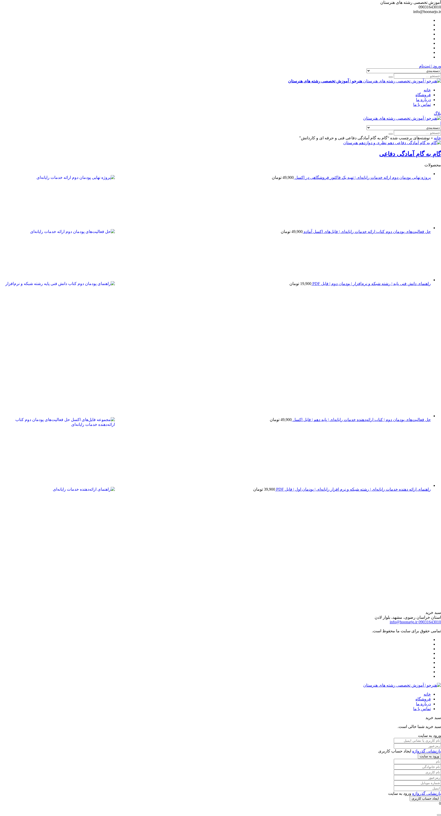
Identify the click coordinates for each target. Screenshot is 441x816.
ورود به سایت (429, 756)
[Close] (439, 815)
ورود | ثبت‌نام (430, 66)
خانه (427, 90)
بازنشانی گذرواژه (426, 751)
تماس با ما (422, 104)
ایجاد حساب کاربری (425, 798)
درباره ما (423, 99)
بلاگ (437, 113)
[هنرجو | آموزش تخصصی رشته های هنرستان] (402, 118)
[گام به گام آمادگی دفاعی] (392, 143)
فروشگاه (423, 95)
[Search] (391, 77)
